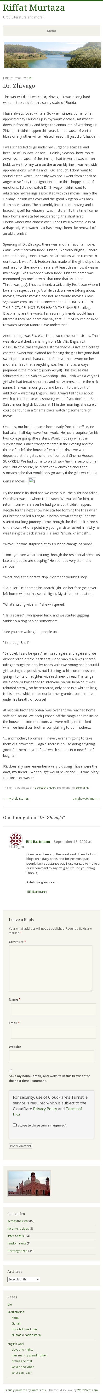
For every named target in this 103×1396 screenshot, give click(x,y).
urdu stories (15, 1312)
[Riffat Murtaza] (52, 67)
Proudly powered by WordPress (25, 1390)
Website (15, 1046)
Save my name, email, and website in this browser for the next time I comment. (49, 1078)
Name (14, 999)
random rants (16, 1243)
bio (9, 1304)
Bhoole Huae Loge (24, 1329)
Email (14, 1023)
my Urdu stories (16, 799)
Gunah (16, 1323)
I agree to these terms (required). (41, 1125)
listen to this (15, 1236)
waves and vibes (23, 1367)
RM (29, 78)
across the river (45, 787)
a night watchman (86, 799)
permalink (82, 787)
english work (15, 1344)
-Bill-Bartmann (36, 891)
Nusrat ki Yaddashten (26, 1335)
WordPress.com (87, 1390)
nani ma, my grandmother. (30, 1355)
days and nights (22, 1350)
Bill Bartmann (38, 842)
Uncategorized (17, 1251)
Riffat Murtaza (34, 8)
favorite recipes (18, 1228)
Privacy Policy (45, 1108)
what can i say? (22, 1373)
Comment (17, 941)
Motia (15, 1318)
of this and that (22, 1361)
